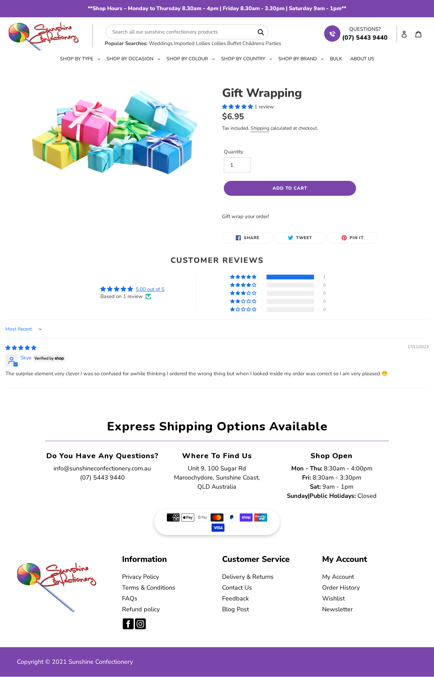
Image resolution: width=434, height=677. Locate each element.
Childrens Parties (261, 43)
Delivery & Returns (248, 577)
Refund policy (141, 609)
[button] (238, 106)
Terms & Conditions (148, 588)
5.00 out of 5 (150, 289)
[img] (20, 347)
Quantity (233, 151)
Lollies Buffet (226, 43)
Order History (341, 588)
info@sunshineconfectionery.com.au (102, 468)
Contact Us (237, 588)
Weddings (161, 43)
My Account (338, 577)
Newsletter (337, 609)
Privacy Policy (140, 577)
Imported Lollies (192, 43)
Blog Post (235, 609)
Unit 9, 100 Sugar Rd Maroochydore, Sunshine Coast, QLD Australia (217, 477)
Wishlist (333, 598)
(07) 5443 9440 (102, 477)
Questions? (365, 29)
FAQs (129, 598)
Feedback (235, 598)
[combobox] (187, 31)
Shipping (260, 128)
